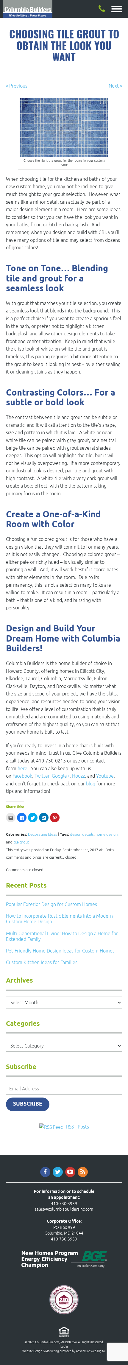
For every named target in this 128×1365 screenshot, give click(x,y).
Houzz (78, 776)
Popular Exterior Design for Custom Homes (51, 904)
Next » (115, 85)
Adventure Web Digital (91, 1351)
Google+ (61, 776)
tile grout (21, 842)
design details (82, 834)
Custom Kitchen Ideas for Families (41, 962)
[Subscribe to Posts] (52, 1126)
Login (64, 1346)
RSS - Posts (77, 1126)
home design (107, 834)
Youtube (105, 776)
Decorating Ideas (42, 834)
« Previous (16, 85)
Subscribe (27, 1104)
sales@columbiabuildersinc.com (64, 1209)
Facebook (22, 776)
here (22, 768)
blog (90, 783)
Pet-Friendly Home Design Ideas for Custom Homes (60, 950)
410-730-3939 (64, 1203)
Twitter (42, 776)
